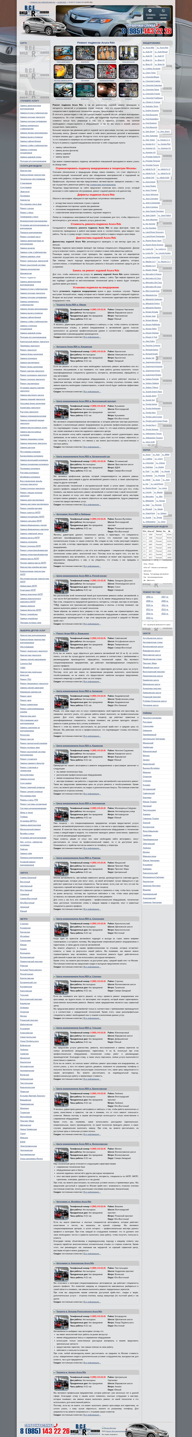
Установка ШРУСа (28, 821)
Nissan (160, 501)
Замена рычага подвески (31, 137)
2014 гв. (149, 614)
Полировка (25, 196)
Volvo (161, 522)
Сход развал (26, 783)
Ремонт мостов (27, 739)
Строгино (24, 924)
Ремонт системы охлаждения (33, 804)
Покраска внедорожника (31, 232)
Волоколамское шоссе (153, 646)
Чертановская (26, 1150)
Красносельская (27, 1087)
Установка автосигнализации (33, 838)
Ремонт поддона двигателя (32, 379)
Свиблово (24, 1054)
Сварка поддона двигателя (32, 488)
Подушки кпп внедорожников (33, 161)
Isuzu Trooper (150, 190)
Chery (159, 459)
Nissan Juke (149, 316)
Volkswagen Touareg (153, 438)
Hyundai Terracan (151, 161)
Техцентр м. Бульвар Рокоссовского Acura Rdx (79, 1311)
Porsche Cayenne (151, 345)
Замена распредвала (29, 362)
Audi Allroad (161, 52)
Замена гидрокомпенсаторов (33, 416)
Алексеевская (26, 1033)
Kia (145, 484)
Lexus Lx (161, 249)
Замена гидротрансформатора (34, 554)
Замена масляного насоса (32, 395)
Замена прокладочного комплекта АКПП (30, 600)
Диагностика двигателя (30, 655)
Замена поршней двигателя (32, 399)
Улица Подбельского (29, 1041)
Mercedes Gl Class (152, 278)
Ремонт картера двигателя (32, 371)
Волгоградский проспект (31, 999)
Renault (147, 509)
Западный (24, 907)
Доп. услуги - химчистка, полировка (31, 843)
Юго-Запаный (26, 890)
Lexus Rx (148, 253)
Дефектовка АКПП (28, 586)
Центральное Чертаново (154, 739)
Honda (166, 471)
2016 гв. (149, 618)
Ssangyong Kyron (151, 371)
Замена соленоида (28, 542)
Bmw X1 (147, 60)
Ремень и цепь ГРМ (29, 800)
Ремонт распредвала (29, 383)
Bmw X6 (160, 64)
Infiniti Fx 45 (149, 173)
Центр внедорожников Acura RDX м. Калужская (79, 691)
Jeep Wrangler (150, 220)
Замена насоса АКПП (30, 538)
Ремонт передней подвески (32, 787)
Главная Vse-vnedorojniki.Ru (42, 2)
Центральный (26, 886)
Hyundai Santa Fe (151, 157)
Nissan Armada (150, 312)
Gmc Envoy (149, 132)
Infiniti (146, 480)
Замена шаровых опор (30, 256)
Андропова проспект (152, 688)
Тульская (24, 995)
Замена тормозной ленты (31, 533)
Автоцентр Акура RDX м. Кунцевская (74, 347)
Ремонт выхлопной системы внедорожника (33, 753)
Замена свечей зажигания (32, 688)
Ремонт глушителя (28, 759)
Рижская (24, 966)
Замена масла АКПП (29, 559)
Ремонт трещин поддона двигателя (31, 494)
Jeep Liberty (149, 215)
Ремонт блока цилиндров (31, 367)
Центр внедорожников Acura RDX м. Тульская (78, 1028)
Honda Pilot (164, 144)
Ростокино (147, 722)
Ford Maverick (150, 127)
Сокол (23, 1133)
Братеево (147, 797)
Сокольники (25, 940)
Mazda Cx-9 (149, 266)
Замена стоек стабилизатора (33, 252)
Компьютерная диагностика (32, 175)
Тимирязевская (27, 1104)
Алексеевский (149, 898)
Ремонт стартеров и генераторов (29, 769)
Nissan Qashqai (151, 333)
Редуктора (25, 735)
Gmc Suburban (150, 136)
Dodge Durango (151, 111)
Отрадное (24, 1012)
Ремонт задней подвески (31, 791)
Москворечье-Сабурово (153, 877)
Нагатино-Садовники (152, 718)
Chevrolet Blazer (151, 77)
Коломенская (26, 987)
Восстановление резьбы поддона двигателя (31, 482)
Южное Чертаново (151, 860)
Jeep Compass (150, 207)
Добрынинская (26, 1079)
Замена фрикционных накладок (34, 529)
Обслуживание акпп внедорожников (29, 721)
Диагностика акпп (28, 716)
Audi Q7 (159, 56)
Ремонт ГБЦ (25, 679)
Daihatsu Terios (150, 106)
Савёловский (149, 793)
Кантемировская (27, 1154)
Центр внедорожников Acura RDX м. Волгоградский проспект (86, 401)
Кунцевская (25, 928)
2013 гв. (165, 609)
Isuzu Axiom (149, 182)
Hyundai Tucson (151, 165)
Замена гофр (26, 853)
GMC (155, 471)
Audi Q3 (147, 52)
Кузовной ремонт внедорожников (28, 863)
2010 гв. (149, 605)
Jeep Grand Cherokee (153, 211)
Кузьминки (25, 1028)
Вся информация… (92, 337)
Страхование (26, 183)
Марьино (24, 1138)
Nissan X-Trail (150, 337)
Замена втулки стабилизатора (34, 113)
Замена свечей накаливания (33, 659)
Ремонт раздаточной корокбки (33, 743)
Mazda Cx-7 (164, 262)
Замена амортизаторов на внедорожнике (32, 242)
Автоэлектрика (27, 775)
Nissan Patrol (150, 329)
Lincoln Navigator (151, 257)
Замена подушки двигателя (32, 117)
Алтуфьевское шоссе (152, 638)
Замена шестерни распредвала (34, 504)
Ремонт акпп (25, 700)
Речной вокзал (26, 974)
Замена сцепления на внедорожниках (30, 729)
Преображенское (150, 839)
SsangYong (149, 513)
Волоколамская (27, 957)
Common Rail (26, 663)
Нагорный (147, 806)
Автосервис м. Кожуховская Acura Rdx (75, 1263)
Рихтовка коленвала (29, 473)
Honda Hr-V (149, 144)
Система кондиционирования (33, 808)
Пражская (24, 1091)
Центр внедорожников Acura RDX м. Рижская (78, 858)
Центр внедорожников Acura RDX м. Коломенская (80, 803)
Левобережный (149, 734)
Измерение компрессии (30, 692)
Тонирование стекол (29, 217)
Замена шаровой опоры (30, 157)
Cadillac (147, 459)
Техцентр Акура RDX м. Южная (71, 305)
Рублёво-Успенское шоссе (155, 701)
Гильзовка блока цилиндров (32, 403)
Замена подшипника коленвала (34, 464)
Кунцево (146, 785)
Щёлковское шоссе (151, 684)
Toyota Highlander (152, 408)
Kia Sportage (149, 228)
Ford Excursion (150, 115)
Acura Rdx (61, 2)
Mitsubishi (148, 501)
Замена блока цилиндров (31, 354)
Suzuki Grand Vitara (152, 392)
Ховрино (146, 814)
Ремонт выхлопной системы (33, 265)
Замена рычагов (27, 248)
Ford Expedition (151, 119)
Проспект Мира (27, 1121)
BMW (165, 455)
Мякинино (24, 1108)
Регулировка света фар (31, 204)
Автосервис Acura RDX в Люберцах (73, 514)
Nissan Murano (150, 320)
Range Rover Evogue (153, 245)
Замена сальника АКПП (31, 521)
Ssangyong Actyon (152, 362)
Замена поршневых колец (32, 439)
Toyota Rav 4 (149, 425)
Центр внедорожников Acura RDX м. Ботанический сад (83, 456)
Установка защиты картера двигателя (32, 389)
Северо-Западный (28, 877)
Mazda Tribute (150, 270)
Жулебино (24, 936)
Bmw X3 (160, 60)
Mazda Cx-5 (149, 262)
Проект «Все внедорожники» (116, 1431)
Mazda (158, 492)
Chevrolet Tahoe (151, 90)
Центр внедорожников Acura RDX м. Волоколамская (82, 1144)
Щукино (146, 852)
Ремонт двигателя (28, 350)
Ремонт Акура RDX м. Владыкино (72, 633)
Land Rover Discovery (153, 232)
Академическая (27, 1070)
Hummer (148, 476)
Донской (146, 823)
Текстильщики (26, 1083)
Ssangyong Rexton (152, 375)
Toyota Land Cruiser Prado (155, 421)
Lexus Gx (148, 249)
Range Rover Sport (152, 241)
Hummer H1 (149, 148)
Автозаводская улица (152, 642)
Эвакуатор (25, 191)
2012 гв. (149, 609)
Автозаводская (27, 1066)
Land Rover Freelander (154, 236)
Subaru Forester (151, 379)
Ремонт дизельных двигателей (34, 261)
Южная (23, 945)
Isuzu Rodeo (149, 186)
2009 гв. (165, 601)
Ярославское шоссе (152, 655)
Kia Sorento (149, 224)
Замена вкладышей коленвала (34, 460)
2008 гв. (149, 601)
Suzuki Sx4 (149, 400)
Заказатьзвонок (163, 16)
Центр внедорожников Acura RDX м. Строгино (78, 976)
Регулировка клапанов (30, 452)
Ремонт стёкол (26, 212)
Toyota (158, 518)
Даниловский (149, 764)
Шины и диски (26, 812)
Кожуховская (26, 991)
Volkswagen (149, 522)
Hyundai (160, 476)
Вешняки (147, 890)
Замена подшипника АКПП (32, 517)
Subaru (162, 513)
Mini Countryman (151, 291)
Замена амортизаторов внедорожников (30, 107)
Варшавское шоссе (151, 651)
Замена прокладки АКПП (31, 594)
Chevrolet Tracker (151, 94)
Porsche (157, 505)
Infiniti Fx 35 (149, 169)
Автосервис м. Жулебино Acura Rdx (73, 1202)
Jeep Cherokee (150, 199)
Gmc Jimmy (164, 132)
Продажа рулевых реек (30, 623)
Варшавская (25, 1100)
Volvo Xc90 (149, 442)
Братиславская (27, 978)
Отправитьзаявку (150, 16)
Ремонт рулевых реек (30, 747)
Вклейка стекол (27, 833)
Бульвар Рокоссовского (31, 970)
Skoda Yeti (148, 358)
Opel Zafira (149, 341)
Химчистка (25, 200)
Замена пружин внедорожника (34, 133)
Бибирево (147, 869)
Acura (146, 455)
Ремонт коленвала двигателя (33, 375)
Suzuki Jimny (149, 396)
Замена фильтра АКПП (30, 610)
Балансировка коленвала (31, 456)
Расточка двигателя (29, 412)
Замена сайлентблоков (30, 141)
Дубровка (24, 1007)
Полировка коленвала (30, 468)
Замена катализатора (30, 269)
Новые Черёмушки (28, 1129)
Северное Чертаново (152, 902)
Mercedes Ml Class (152, 287)
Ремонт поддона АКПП (30, 546)
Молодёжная (26, 1117)
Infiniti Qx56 (163, 178)
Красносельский (150, 873)
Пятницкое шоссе (151, 705)
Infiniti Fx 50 (164, 173)
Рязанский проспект (29, 1020)
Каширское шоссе (151, 680)
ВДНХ (23, 1142)
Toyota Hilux (149, 413)
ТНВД (22, 668)
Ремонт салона (27, 208)
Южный (23, 911)
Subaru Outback (151, 383)
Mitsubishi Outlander (152, 299)
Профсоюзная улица (152, 659)
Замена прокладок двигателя (33, 443)
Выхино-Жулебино (151, 768)
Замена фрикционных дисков (33, 525)
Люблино (24, 1049)
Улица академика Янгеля (31, 1159)
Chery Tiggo (149, 73)
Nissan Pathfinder (151, 325)
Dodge (160, 467)
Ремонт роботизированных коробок (32, 710)
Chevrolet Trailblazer (153, 98)
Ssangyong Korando (152, 366)
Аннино (23, 949)
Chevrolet (148, 463)
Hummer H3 (149, 152)
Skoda (159, 509)
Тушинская (25, 1112)
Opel (146, 505)
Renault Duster (150, 354)
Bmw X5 (147, 64)
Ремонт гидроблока (29, 614)
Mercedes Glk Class (152, 283)
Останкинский (149, 789)
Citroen (160, 463)
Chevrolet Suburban (152, 85)
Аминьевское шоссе (152, 693)
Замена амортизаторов (30, 825)
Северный (24, 894)
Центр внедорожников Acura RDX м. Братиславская (81, 1089)
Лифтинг (24, 849)
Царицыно (147, 730)
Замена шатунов (27, 447)
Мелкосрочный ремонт (30, 829)
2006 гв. (149, 597)
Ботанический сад (28, 982)
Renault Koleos (150, 350)
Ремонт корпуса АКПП (30, 512)
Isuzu (156, 480)
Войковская (25, 1045)
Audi (156, 455)
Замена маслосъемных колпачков (30, 433)
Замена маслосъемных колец (33, 427)
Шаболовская (26, 1024)
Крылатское (25, 1062)
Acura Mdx (148, 48)
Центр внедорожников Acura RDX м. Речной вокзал (81, 576)
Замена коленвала (28, 358)
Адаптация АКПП (28, 590)
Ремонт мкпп (26, 696)
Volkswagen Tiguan (152, 434)
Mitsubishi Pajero (151, 304)
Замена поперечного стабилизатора (29, 127)
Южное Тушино (150, 802)
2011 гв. (165, 605)
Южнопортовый (150, 751)
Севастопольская (28, 1037)
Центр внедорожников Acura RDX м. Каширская (79, 746)
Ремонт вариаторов (29, 704)
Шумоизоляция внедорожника (33, 221)
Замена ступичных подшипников (28, 151)
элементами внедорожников (103, 185)
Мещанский (148, 743)
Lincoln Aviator (163, 253)
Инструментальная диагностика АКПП (34, 580)
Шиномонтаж (26, 273)
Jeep (166, 480)
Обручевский (149, 844)
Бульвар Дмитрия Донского (32, 1096)
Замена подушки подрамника (33, 121)
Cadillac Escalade (151, 69)
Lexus (163, 488)
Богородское (148, 827)
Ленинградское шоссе (153, 676)
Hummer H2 (164, 148)
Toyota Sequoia (150, 429)
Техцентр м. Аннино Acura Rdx (71, 1372)
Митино (23, 1016)
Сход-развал (26, 187)
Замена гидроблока (29, 618)
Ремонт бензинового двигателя (34, 683)
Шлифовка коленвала (30, 477)
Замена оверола (27, 606)
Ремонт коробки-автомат (31, 508)
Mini (159, 497)
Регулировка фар (28, 796)
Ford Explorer (150, 123)
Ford (146, 471)
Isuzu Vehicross (150, 194)
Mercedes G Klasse (152, 274)
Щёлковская (25, 1125)
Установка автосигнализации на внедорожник (34, 226)
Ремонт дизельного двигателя (34, 651)
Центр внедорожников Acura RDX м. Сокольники (80, 919)
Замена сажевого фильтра (32, 763)
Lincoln (147, 492)
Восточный (25, 882)
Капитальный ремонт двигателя (34, 341)
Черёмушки (148, 747)
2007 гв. (165, 597)
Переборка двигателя (30, 346)
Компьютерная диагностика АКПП (32, 573)
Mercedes (148, 497)
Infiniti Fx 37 (164, 169)
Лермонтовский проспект (31, 961)
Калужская (25, 932)
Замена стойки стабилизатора (33, 145)
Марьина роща (149, 856)
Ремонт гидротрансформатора (34, 550)
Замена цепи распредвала (32, 500)
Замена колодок (27, 779)
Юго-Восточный (27, 903)
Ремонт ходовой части (30, 237)
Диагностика (25, 170)
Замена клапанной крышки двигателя (32, 422)
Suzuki (147, 518)
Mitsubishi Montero (152, 308)
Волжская (24, 1075)
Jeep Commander (151, 203)
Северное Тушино (151, 818)
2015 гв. (165, 614)
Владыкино (25, 953)
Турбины (24, 817)
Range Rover (150, 488)
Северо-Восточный (28, 898)
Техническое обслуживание (32, 179)
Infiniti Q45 (148, 178)
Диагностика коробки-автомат (33, 567)
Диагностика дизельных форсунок (31, 673)
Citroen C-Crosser (151, 102)
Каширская (25, 1003)
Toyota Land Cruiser (152, 417)
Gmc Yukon (149, 140)
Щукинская (25, 1058)
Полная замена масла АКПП (33, 563)
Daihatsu (148, 467)
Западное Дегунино (151, 886)
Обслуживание (27, 647)
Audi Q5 (147, 56)
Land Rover (157, 484)
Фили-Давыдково (150, 831)
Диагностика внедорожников (33, 635)
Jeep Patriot (164, 215)
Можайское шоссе (151, 667)
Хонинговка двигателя (30, 408)
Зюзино (146, 760)
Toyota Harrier (150, 404)
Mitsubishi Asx (150, 295)
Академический (150, 894)
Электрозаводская (28, 1146)
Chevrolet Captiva (151, 81)
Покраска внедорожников (31, 858)
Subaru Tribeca (150, 387)
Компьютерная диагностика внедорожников (32, 641)
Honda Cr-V (164, 140)
